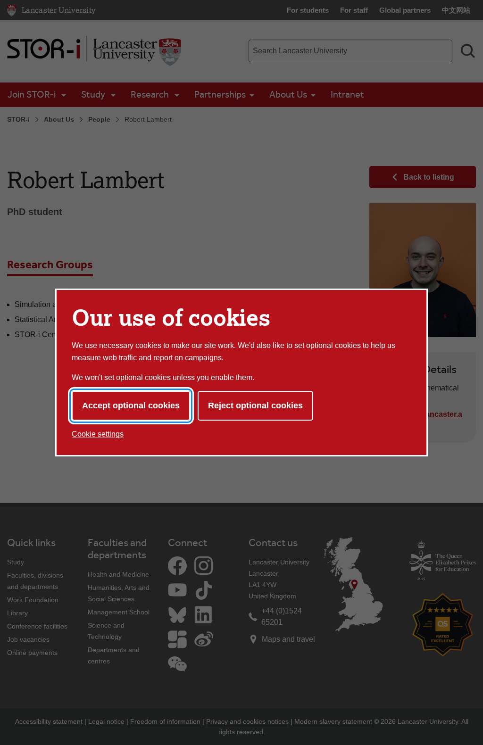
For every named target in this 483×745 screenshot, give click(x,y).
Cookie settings (98, 434)
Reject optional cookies (255, 405)
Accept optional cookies (131, 405)
